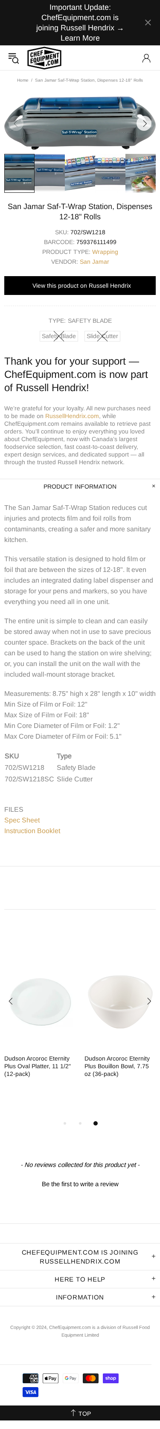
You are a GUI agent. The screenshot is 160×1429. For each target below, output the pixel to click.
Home (23, 80)
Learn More (80, 38)
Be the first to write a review (80, 1183)
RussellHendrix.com (72, 415)
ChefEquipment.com (44, 58)
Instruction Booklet (32, 830)
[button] (80, 1182)
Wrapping (105, 251)
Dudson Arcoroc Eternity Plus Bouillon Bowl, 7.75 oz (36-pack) (117, 1066)
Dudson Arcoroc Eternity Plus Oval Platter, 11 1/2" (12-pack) (37, 1066)
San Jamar (94, 261)
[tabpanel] (40, 1024)
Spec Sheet (22, 820)
